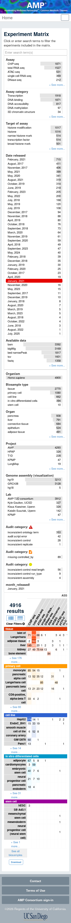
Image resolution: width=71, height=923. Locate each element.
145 (29, 645)
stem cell (11, 801)
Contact (35, 881)
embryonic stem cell (19, 771)
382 (34, 641)
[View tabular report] (20, 618)
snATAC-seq (60, 618)
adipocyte (19, 760)
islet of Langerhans (18, 635)
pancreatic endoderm (19, 787)
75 (38, 649)
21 (33, 688)
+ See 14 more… (15, 750)
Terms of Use (35, 890)
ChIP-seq (31, 620)
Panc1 (22, 744)
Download (16, 862)
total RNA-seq (38, 617)
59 (33, 764)
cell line (10, 715)
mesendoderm (16, 822)
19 (38, 723)
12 (41, 676)
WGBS (54, 621)
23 (38, 688)
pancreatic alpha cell (19, 676)
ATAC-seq (41, 619)
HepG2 (21, 719)
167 (34, 645)
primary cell (12, 666)
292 (34, 635)
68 (38, 635)
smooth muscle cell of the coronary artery (16, 731)
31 (52, 676)
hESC (22, 805)
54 (33, 670)
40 (29, 771)
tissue (9, 629)
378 (29, 719)
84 (49, 653)
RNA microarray (54, 616)
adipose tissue (16, 641)
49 (33, 649)
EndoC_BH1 (18, 723)
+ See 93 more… (15, 709)
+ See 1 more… (15, 844)
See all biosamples (15, 853)
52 (33, 676)
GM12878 (20, 739)
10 (38, 779)
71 (29, 635)
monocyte (19, 670)
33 (29, 699)
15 (38, 670)
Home (7, 17)
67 (29, 760)
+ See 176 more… (15, 660)
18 (29, 787)
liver (23, 645)
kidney (21, 649)
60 (29, 740)
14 (33, 719)
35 (38, 676)
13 (45, 649)
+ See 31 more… (15, 795)
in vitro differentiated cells (22, 756)
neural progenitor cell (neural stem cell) (16, 832)
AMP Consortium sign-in (35, 900)
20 (38, 645)
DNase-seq (49, 619)
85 (29, 670)
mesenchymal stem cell (17, 816)
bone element (17, 653)
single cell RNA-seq (47, 614)
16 (52, 688)
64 (41, 649)
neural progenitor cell (16, 779)
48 (56, 682)
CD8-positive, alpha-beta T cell (17, 698)
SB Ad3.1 (20, 810)
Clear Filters (14, 624)
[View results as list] (10, 618)
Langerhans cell (15, 682)
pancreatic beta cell (16, 688)
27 (29, 649)
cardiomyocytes (15, 764)
